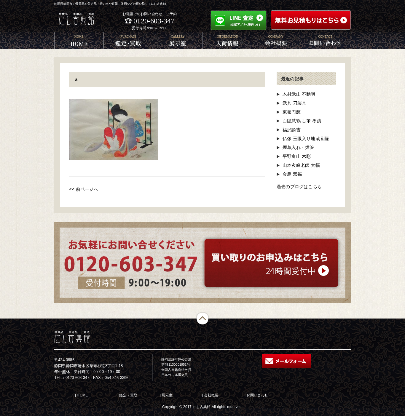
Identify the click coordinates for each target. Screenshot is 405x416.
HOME (82, 395)
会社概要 (211, 395)
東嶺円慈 (292, 111)
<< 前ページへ (83, 189)
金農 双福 (292, 174)
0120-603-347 (153, 21)
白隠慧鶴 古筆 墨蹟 (302, 120)
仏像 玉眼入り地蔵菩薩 (306, 138)
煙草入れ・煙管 (298, 147)
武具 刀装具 (294, 102)
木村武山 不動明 (299, 94)
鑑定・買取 (128, 395)
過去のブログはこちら (299, 186)
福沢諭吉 (292, 129)
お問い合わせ (257, 395)
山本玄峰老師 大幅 (301, 165)
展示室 (167, 395)
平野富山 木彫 (297, 156)
